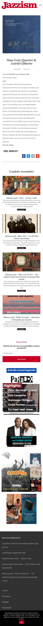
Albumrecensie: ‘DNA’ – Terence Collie (21, 198)
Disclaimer (6, 596)
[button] (24, 156)
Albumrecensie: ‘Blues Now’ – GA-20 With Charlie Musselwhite (21, 237)
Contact (5, 590)
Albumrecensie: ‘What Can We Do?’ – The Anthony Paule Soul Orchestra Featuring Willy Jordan (21, 277)
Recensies (27, 69)
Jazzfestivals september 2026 (14, 553)
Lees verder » (21, 210)
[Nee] (41, 618)
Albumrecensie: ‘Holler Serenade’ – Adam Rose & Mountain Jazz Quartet (21, 318)
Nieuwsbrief (6, 608)
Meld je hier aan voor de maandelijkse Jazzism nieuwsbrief (21, 347)
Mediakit (5, 602)
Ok (21, 622)
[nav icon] (40, 5)
